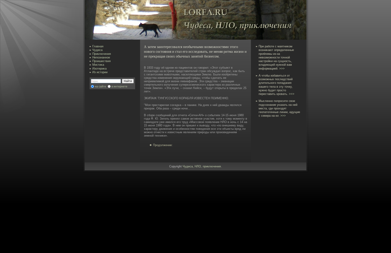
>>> (282, 68)
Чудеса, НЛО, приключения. (202, 166)
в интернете (119, 86)
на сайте (100, 86)
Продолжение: (163, 145)
